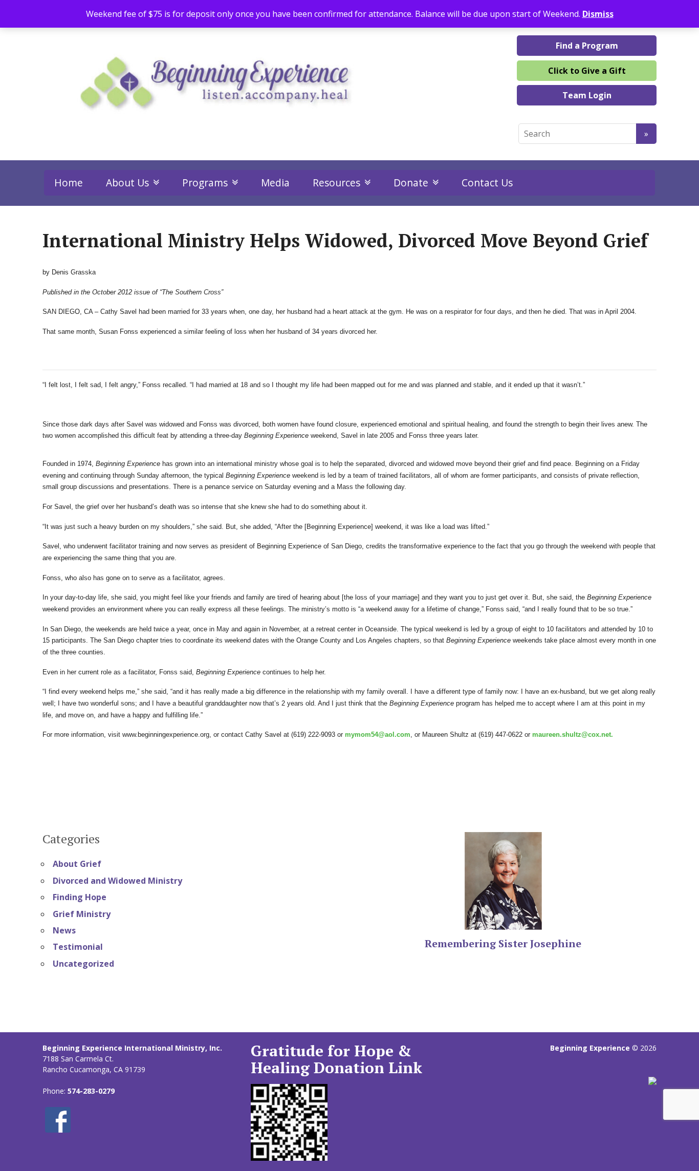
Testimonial (78, 946)
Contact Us (487, 182)
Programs (205, 182)
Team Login (586, 95)
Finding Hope (79, 897)
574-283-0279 (91, 1091)
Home (68, 182)
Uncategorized (83, 963)
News (64, 930)
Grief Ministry (82, 914)
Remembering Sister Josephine (503, 943)
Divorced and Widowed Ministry (117, 880)
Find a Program (587, 45)
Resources (336, 182)
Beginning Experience (590, 1048)
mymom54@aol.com (377, 734)
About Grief (77, 863)
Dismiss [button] (598, 13)
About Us (127, 182)
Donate (411, 182)
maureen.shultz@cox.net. (572, 734)
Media (275, 182)
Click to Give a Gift (587, 70)
